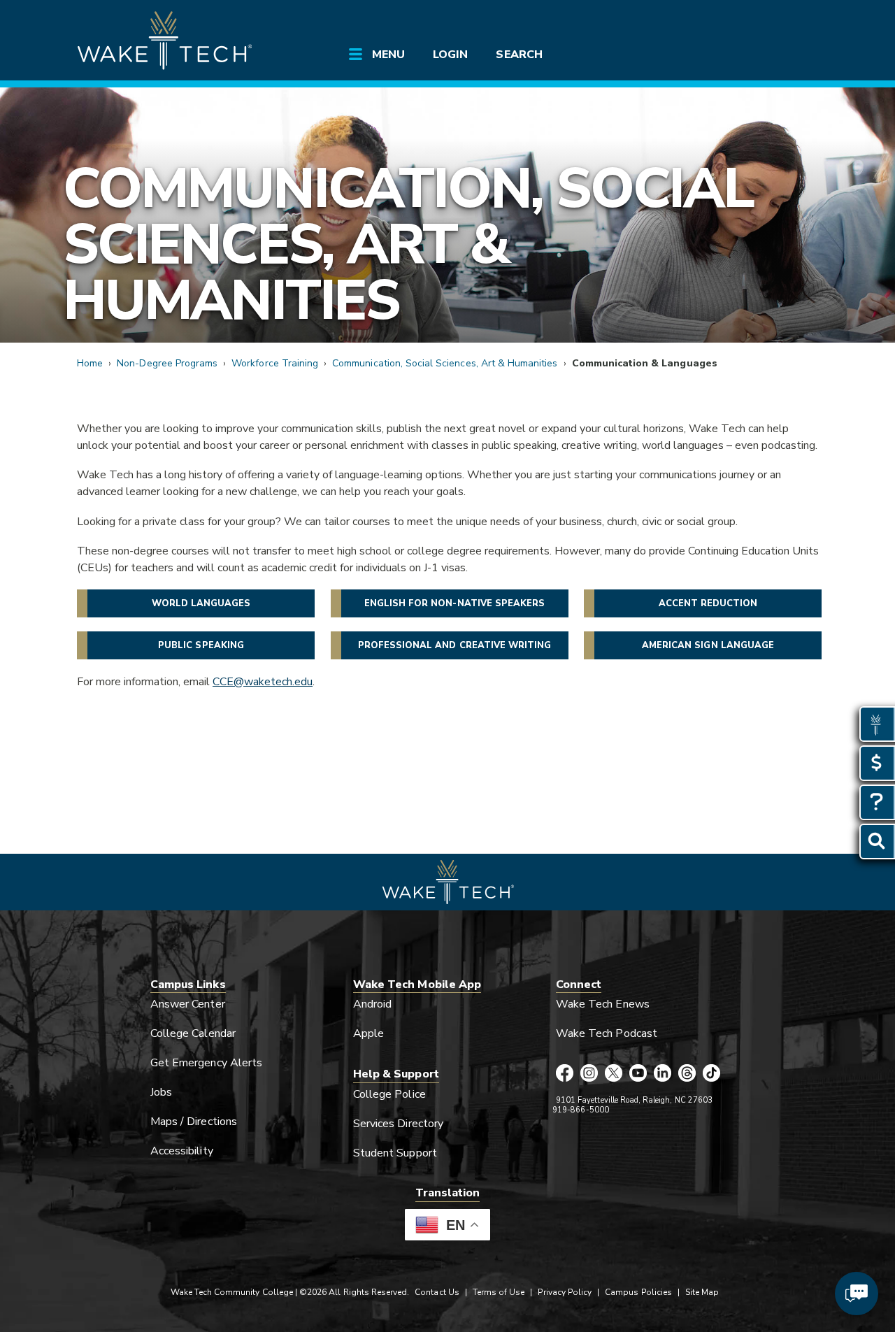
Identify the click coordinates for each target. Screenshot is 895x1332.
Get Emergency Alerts (206, 1062)
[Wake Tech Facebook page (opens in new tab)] (564, 1074)
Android (372, 1004)
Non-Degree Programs (167, 363)
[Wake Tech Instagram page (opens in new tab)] (589, 1074)
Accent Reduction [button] (708, 603)
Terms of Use (499, 1292)
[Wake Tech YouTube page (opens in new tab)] (638, 1074)
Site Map (702, 1292)
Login (450, 54)
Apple (368, 1033)
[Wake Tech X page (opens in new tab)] (613, 1074)
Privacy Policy (565, 1292)
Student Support (395, 1153)
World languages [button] (201, 603)
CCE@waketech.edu (263, 681)
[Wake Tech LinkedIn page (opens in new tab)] (662, 1074)
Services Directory (398, 1123)
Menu (388, 54)
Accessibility (181, 1151)
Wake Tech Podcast (606, 1033)
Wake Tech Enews (603, 1004)
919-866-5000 (580, 1110)
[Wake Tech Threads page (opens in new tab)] (687, 1074)
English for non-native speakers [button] (454, 603)
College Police (389, 1094)
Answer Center (187, 1004)
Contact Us (437, 1292)
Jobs (161, 1092)
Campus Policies (638, 1292)
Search (519, 54)
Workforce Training (274, 363)
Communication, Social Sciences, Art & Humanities (408, 244)
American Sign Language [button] (708, 645)
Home (90, 363)
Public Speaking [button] (201, 645)
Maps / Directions (193, 1121)
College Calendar (193, 1033)
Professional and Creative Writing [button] (455, 645)
